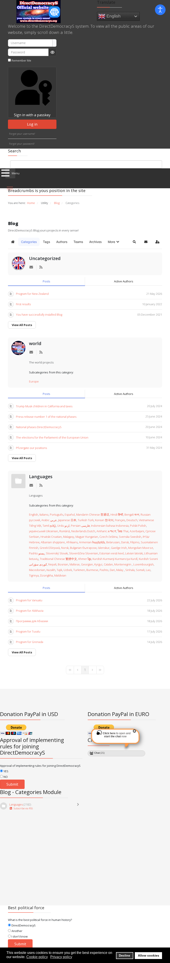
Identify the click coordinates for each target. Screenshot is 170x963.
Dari (112, 570)
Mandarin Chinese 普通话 (92, 514)
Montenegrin (123, 564)
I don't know (19, 936)
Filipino (134, 542)
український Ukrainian (43, 531)
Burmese (92, 570)
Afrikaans (72, 542)
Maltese (75, 564)
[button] (114, 242)
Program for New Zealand (32, 294)
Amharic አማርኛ (106, 531)
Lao (148, 570)
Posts (46, 281)
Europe (34, 381)
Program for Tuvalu (28, 631)
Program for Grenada (29, 642)
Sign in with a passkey (32, 115)
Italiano (43, 514)
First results (23, 304)
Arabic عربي (49, 520)
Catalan (108, 564)
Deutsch (131, 520)
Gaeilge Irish (119, 548)
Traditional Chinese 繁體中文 (58, 559)
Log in (32, 124)
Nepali (52, 564)
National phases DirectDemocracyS (39, 427)
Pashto (104, 570)
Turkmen (79, 570)
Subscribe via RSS (22, 808)
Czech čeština (108, 537)
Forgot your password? (22, 143)
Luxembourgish (143, 564)
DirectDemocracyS (23, 925)
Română (64, 531)
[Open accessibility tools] (160, 9)
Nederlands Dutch (83, 531)
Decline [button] (124, 955)
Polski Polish (138, 526)
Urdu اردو (63, 526)
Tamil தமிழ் (49, 526)
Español (70, 514)
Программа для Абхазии (32, 621)
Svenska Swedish (130, 537)
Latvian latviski (134, 553)
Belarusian (113, 542)
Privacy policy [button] (61, 957)
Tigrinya (34, 575)
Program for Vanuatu (29, 600)
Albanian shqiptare (53, 542)
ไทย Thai (123, 531)
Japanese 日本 (67, 520)
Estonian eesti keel (111, 553)
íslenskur (104, 548)
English (113, 16)
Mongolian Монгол (140, 548)
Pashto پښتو (36, 553)
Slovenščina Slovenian (83, 553)
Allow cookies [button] (148, 955)
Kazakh (50, 570)
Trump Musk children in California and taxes (44, 406)
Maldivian (60, 575)
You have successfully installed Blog (39, 314)
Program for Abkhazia (29, 611)
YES (5, 771)
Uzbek (68, 570)
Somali (140, 570)
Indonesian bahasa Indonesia (110, 526)
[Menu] (10, 188)
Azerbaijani (137, 531)
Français (120, 520)
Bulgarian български (83, 548)
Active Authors (123, 281)
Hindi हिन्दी (116, 514)
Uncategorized (45, 258)
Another (16, 931)
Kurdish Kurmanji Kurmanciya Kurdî (115, 559)
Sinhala (130, 570)
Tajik (59, 570)
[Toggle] (79, 806)
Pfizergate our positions (31, 448)
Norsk (65, 548)
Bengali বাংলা (131, 514)
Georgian (87, 564)
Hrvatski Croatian (51, 537)
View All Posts (22, 325)
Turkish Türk (86, 520)
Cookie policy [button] (37, 957)
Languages (40, 477)
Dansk (125, 542)
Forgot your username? (22, 133)
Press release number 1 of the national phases (46, 417)
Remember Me (21, 60)
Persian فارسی (80, 526)
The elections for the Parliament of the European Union (52, 437)
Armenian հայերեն (92, 542)
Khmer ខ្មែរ (84, 559)
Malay (120, 570)
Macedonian (37, 570)
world (35, 343)
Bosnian (63, 564)
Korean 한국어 (104, 520)
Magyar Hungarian (86, 537)
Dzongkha (46, 575)
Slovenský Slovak (57, 553)
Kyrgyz (98, 564)
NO (5, 777)
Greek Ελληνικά (50, 548)
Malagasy (68, 537)
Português (56, 514)
